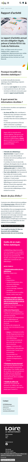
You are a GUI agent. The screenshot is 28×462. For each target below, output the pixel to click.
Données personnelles (11, 452)
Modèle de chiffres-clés (11, 381)
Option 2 (8, 346)
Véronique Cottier (9, 204)
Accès (7, 436)
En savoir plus (3, 457)
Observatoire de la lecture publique (14, 226)
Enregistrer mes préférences (7, 460)
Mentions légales (9, 451)
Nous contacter (9, 434)
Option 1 (8, 332)
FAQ (6, 437)
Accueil (2, 8)
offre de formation (6, 217)
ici (22, 233)
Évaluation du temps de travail (14, 363)
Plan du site (8, 449)
